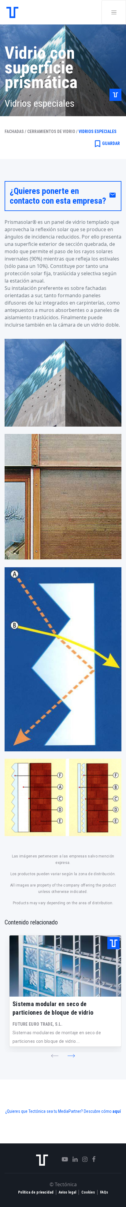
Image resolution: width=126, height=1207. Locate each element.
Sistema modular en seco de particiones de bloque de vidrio (53, 1008)
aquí (117, 1111)
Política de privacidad (36, 1192)
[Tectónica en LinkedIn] (73, 1159)
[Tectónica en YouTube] (62, 1159)
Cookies (88, 1192)
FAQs (104, 1192)
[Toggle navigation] (114, 12)
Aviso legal (67, 1192)
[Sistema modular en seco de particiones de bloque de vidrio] (65, 966)
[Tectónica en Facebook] (91, 1159)
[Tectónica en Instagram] (82, 1159)
